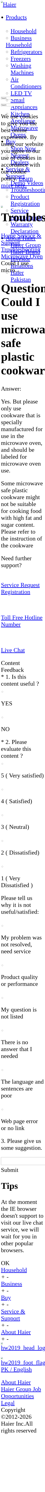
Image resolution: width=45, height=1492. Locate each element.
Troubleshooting (20, 249)
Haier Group (26, 245)
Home (8, 235)
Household (23, 31)
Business (21, 38)
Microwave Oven (22, 256)
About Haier (16, 1332)
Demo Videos (27, 182)
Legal (8, 1403)
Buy (6, 1297)
